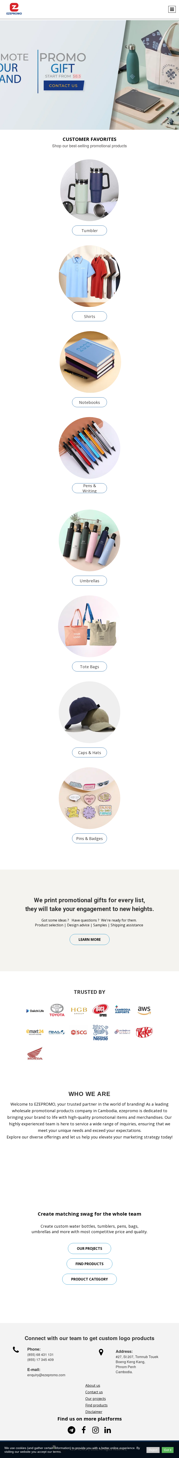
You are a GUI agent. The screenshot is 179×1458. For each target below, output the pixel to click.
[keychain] (89, 540)
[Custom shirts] (89, 276)
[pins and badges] (89, 798)
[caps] (89, 712)
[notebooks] (90, 362)
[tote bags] (89, 626)
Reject (153, 1450)
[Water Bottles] (89, 190)
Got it (167, 1450)
